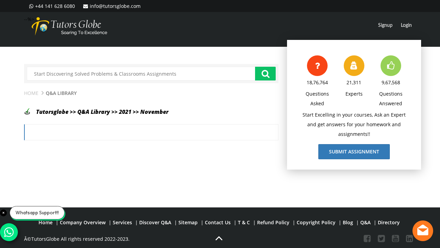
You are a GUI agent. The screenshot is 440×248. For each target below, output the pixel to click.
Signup (385, 25)
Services (122, 222)
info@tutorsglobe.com (115, 6)
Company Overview (83, 222)
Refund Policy (273, 222)
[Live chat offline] (422, 230)
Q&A (365, 222)
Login (406, 25)
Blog (348, 222)
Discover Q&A (155, 222)
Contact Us (218, 222)
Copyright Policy (316, 222)
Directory (389, 222)
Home (31, 93)
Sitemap (188, 222)
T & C (244, 222)
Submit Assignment (354, 151)
